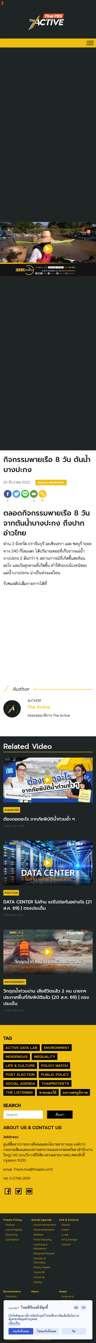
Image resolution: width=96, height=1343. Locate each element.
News (35, 1291)
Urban (65, 1229)
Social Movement (51, 482)
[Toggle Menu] (90, 43)
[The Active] (46, 22)
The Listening (19, 1092)
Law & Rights (14, 1229)
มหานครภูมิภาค (75, 1092)
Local (64, 1234)
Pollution (11, 1296)
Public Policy (55, 1074)
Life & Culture (20, 1065)
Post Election (20, 1074)
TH (83, 1307)
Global (65, 1224)
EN (76, 1307)
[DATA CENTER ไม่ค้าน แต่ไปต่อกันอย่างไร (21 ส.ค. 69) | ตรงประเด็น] (48, 865)
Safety (37, 1282)
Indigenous (17, 1056)
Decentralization (44, 1229)
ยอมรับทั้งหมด (21, 1331)
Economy (12, 1234)
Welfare (38, 1234)
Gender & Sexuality (39, 1260)
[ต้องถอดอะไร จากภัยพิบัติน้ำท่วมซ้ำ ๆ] (48, 782)
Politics (11, 892)
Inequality (44, 1056)
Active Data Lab (22, 1047)
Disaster (11, 810)
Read (63, 1291)
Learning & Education (40, 1246)
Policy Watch (54, 1065)
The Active (38, 707)
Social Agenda (20, 1083)
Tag (7, 1038)
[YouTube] (29, 1191)
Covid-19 (38, 1272)
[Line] (25, 496)
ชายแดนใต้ (47, 1092)
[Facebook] (7, 1191)
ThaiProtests (55, 1083)
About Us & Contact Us (32, 1127)
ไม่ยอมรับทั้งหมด (47, 1331)
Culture (66, 1244)
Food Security (42, 1239)
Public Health (41, 1267)
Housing (38, 1277)
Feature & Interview (67, 1298)
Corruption (12, 1239)
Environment (14, 982)
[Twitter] (16, 496)
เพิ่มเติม (14, 1323)
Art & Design (69, 1239)
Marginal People (43, 1253)
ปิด (73, 1331)
